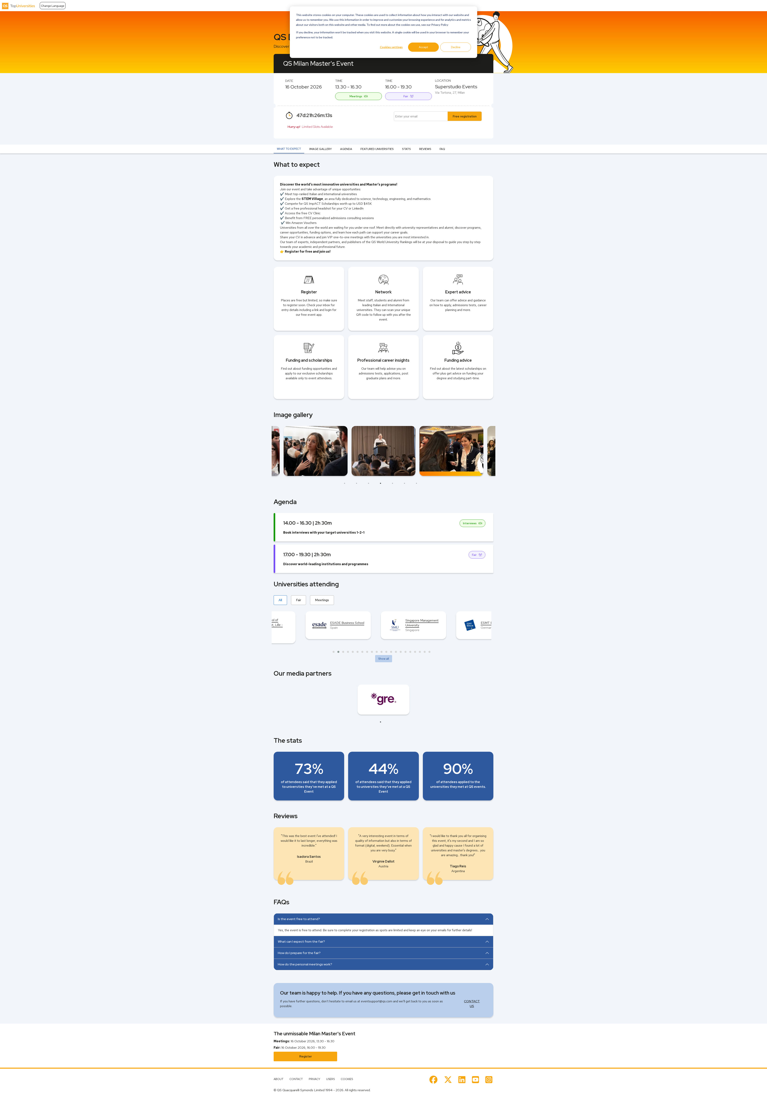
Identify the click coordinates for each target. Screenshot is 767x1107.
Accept (423, 47)
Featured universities (377, 149)
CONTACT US (472, 1003)
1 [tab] (345, 483)
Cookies (347, 1079)
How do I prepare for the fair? (299, 953)
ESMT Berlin (382, 623)
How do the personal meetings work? (305, 964)
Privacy (314, 1079)
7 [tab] (416, 483)
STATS (406, 149)
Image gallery (320, 149)
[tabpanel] (383, 451)
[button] (333, 652)
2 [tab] (357, 483)
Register (305, 1056)
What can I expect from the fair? (301, 941)
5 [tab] (392, 483)
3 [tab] (369, 483)
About (278, 1079)
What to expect (289, 149)
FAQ (442, 149)
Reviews (425, 149)
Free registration (465, 116)
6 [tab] (404, 483)
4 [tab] (381, 483)
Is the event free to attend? (299, 919)
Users (330, 1079)
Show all (383, 658)
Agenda (346, 149)
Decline (455, 47)
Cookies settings (391, 47)
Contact (296, 1079)
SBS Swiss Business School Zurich (463, 622)
